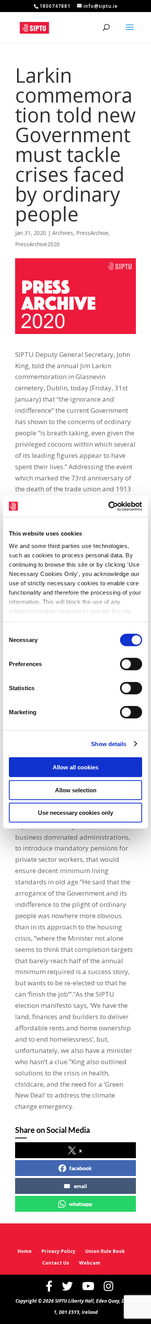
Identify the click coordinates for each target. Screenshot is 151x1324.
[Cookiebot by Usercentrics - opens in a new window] (108, 506)
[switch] (131, 664)
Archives (62, 233)
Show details (108, 743)
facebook (80, 1168)
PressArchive (92, 233)
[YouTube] (88, 1286)
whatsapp (80, 1203)
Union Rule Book (105, 1251)
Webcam (89, 1263)
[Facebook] (49, 1286)
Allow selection (75, 789)
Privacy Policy (58, 1251)
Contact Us (55, 1263)
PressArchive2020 (37, 244)
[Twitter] (67, 1286)
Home (24, 1251)
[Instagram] (108, 1286)
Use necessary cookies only (75, 812)
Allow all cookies (75, 767)
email (80, 1186)
